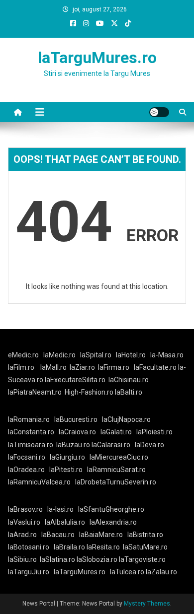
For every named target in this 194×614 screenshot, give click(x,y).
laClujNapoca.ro (126, 419)
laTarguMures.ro (97, 57)
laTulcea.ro (128, 572)
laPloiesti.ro (154, 432)
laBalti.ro (128, 392)
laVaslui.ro (26, 522)
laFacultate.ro (156, 367)
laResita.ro (103, 547)
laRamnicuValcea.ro (39, 482)
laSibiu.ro (22, 559)
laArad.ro (22, 535)
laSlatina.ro (57, 559)
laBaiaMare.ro (101, 535)
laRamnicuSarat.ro (116, 470)
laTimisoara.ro (30, 445)
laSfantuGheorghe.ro (111, 509)
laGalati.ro (116, 432)
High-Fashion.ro (89, 392)
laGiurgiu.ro (70, 457)
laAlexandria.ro (113, 522)
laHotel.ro (131, 355)
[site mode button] (159, 112)
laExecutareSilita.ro (75, 380)
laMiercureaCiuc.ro (119, 457)
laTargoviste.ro (142, 559)
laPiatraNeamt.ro (35, 392)
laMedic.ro (60, 355)
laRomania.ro (29, 419)
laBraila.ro (69, 547)
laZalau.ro (161, 572)
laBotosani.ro (28, 547)
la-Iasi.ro (60, 509)
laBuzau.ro (74, 445)
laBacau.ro (58, 535)
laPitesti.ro (66, 470)
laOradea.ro (26, 470)
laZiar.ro (82, 367)
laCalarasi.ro (111, 445)
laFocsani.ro (26, 457)
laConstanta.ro (31, 432)
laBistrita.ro (145, 535)
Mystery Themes (147, 603)
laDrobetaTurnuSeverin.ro (115, 482)
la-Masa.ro (167, 355)
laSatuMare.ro (145, 547)
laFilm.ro (21, 367)
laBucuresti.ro (75, 419)
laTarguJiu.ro (31, 572)
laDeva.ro (149, 445)
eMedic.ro (23, 355)
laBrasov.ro (25, 509)
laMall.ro (53, 367)
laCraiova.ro (77, 432)
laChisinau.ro (128, 380)
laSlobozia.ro (97, 559)
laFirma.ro (113, 367)
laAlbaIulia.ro (65, 522)
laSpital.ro (95, 355)
